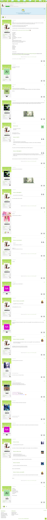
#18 (44, 423)
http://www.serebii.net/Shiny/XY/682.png (22, 30)
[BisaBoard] (2, 1)
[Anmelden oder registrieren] (43, 1)
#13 (44, 320)
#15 (44, 358)
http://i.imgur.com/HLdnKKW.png (30, 56)
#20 (44, 486)
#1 (44, 20)
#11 (44, 282)
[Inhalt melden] (41, 61)
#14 (44, 336)
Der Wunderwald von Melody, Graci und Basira (28, 183)
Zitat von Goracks (16, 462)
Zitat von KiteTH (16, 137)
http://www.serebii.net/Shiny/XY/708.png (18, 54)
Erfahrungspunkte (5, 34)
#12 (44, 298)
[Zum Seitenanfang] (46, 519)
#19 (44, 439)
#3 (44, 84)
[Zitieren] (44, 61)
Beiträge (4, 35)
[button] (46, 1)
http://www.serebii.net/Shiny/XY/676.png (29, 53)
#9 (44, 237)
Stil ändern (45, 510)
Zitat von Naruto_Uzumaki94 (18, 300)
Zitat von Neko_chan (17, 451)
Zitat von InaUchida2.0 (17, 240)
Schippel (12, 6)
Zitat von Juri (15, 125)
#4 (44, 100)
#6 (44, 167)
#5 (44, 123)
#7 (44, 189)
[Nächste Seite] (5, 17)
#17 (44, 400)
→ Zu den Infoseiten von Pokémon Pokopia (24, 13)
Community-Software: (23, 518)
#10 (44, 259)
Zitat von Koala (16, 442)
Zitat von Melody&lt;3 (17, 151)
